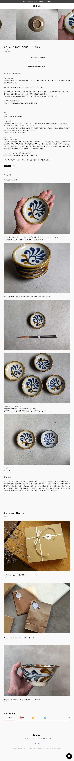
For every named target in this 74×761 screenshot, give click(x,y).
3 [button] (34, 41)
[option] (37, 24)
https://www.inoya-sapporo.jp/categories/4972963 (20, 155)
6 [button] (38, 41)
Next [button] (71, 24)
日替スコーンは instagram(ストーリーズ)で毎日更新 (37, 1)
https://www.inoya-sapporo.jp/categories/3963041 (20, 103)
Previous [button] (3, 24)
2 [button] (33, 41)
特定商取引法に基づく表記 (44, 738)
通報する (15, 166)
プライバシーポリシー (30, 738)
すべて (10, 717)
